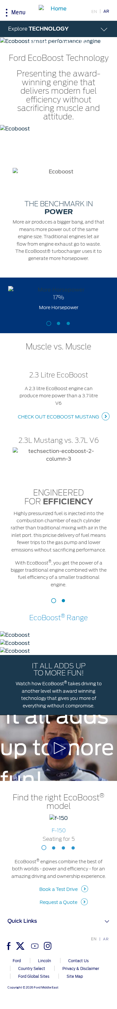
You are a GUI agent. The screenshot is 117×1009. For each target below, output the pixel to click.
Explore (38, 29)
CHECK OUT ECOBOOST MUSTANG (58, 416)
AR (106, 11)
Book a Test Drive (58, 889)
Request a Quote (58, 902)
